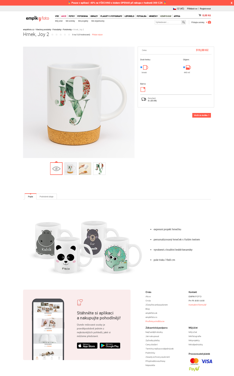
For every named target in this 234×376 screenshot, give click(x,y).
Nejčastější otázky (154, 332)
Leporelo (129, 16)
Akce (148, 296)
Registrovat (205, 8)
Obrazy (94, 16)
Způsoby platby (152, 340)
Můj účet (59, 21)
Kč (206, 15)
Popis (30, 196)
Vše (57, 16)
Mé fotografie (195, 336)
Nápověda (150, 365)
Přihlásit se (192, 8)
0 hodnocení (84, 34)
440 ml (187, 72)
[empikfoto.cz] (37, 18)
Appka (177, 16)
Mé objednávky (97, 21)
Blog (147, 309)
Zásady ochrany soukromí (157, 357)
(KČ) (180, 8)
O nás (148, 300)
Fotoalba (141, 16)
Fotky (72, 16)
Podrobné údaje (46, 196)
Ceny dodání (151, 344)
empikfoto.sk (151, 313)
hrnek (144, 72)
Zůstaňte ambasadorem (156, 305)
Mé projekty (83, 21)
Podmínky (150, 353)
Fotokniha (82, 16)
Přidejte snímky (197, 22)
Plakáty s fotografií (111, 16)
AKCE (63, 16)
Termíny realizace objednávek (159, 349)
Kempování (165, 16)
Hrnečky (153, 16)
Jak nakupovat (152, 336)
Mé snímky (70, 21)
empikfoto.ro (151, 317)
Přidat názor (97, 34)
